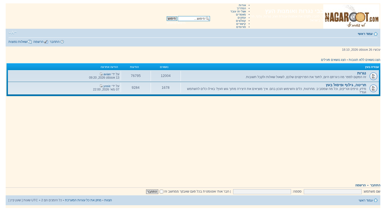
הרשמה (38, 41)
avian (107, 74)
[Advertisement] (193, 138)
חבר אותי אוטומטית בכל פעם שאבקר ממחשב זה (196, 191)
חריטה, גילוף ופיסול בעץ (346, 85)
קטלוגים (241, 20)
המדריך (241, 8)
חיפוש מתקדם (176, 23)
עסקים (242, 17)
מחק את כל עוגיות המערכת (83, 200)
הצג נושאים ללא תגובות (364, 59)
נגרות (361, 73)
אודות (242, 5)
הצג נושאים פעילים (333, 59)
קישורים (241, 23)
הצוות (108, 200)
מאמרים (241, 14)
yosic (107, 86)
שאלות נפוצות (17, 41)
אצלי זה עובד (238, 11)
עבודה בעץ (372, 66)
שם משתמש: (371, 191)
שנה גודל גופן (12, 32)
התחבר (55, 41)
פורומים (241, 26)
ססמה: (297, 191)
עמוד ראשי (365, 34)
